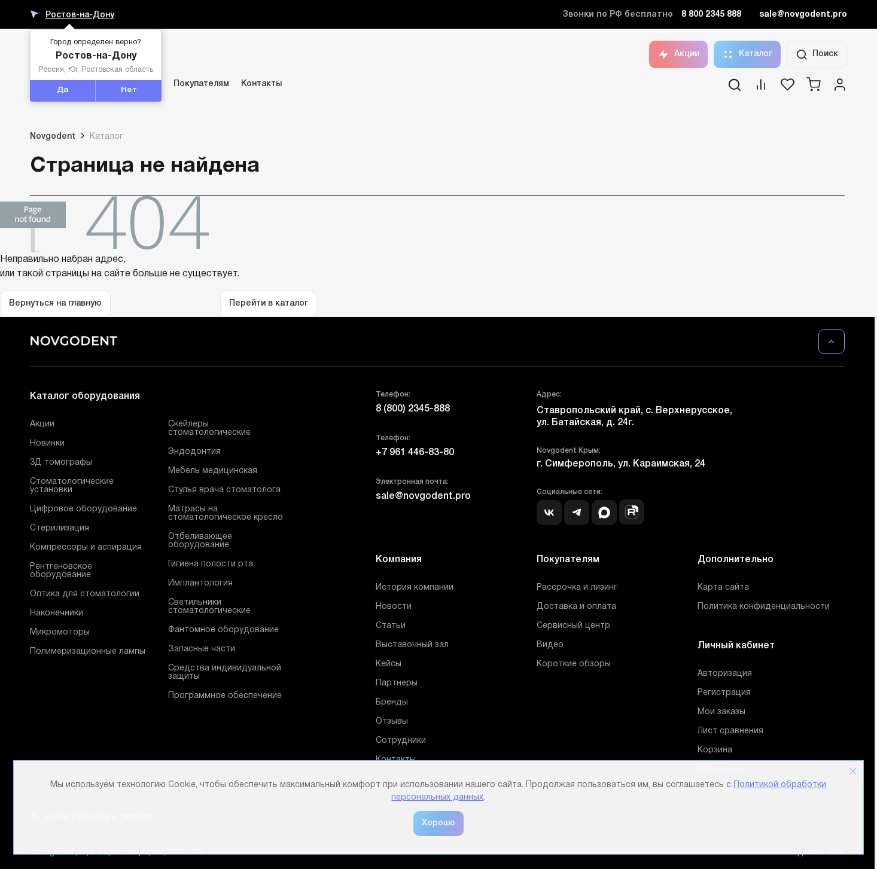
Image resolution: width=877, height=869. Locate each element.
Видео (550, 645)
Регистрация (724, 693)
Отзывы (392, 721)
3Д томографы (61, 462)
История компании (414, 587)
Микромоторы (60, 632)
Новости (394, 607)
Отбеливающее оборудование (200, 541)
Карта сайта (723, 587)
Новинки (47, 443)
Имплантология (200, 583)
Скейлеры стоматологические (209, 428)
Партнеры (397, 683)
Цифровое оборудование (83, 509)
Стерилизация (59, 528)
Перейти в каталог (268, 303)
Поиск (825, 54)
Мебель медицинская (212, 471)
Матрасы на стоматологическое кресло (225, 513)
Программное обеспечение (225, 696)
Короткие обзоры (574, 664)
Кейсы (388, 664)
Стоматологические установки (72, 486)
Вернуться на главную (55, 303)
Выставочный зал (412, 645)
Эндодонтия (194, 452)
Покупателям (201, 84)
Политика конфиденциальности (764, 607)
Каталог (755, 54)
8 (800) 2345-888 (413, 409)
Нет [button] (129, 90)
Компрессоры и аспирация (86, 547)
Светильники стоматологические (209, 607)
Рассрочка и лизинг (577, 587)
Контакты (261, 84)
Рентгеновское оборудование (61, 571)
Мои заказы (721, 712)
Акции (686, 54)
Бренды (392, 702)
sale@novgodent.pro (803, 15)
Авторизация (725, 674)
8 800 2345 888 (711, 15)
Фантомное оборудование (223, 630)
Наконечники (56, 613)
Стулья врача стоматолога (224, 490)
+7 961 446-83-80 (415, 453)
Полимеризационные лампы (87, 651)
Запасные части (201, 649)
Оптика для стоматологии (84, 594)
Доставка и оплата (576, 607)
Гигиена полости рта (210, 564)
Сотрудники (401, 741)
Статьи (391, 626)
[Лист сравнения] (761, 88)
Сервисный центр (573, 626)
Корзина (715, 750)
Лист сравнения (730, 731)
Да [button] (63, 90)
